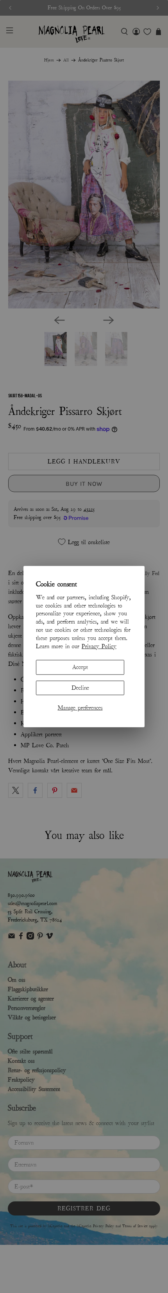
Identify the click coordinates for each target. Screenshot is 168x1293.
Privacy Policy (99, 646)
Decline (80, 687)
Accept (80, 667)
